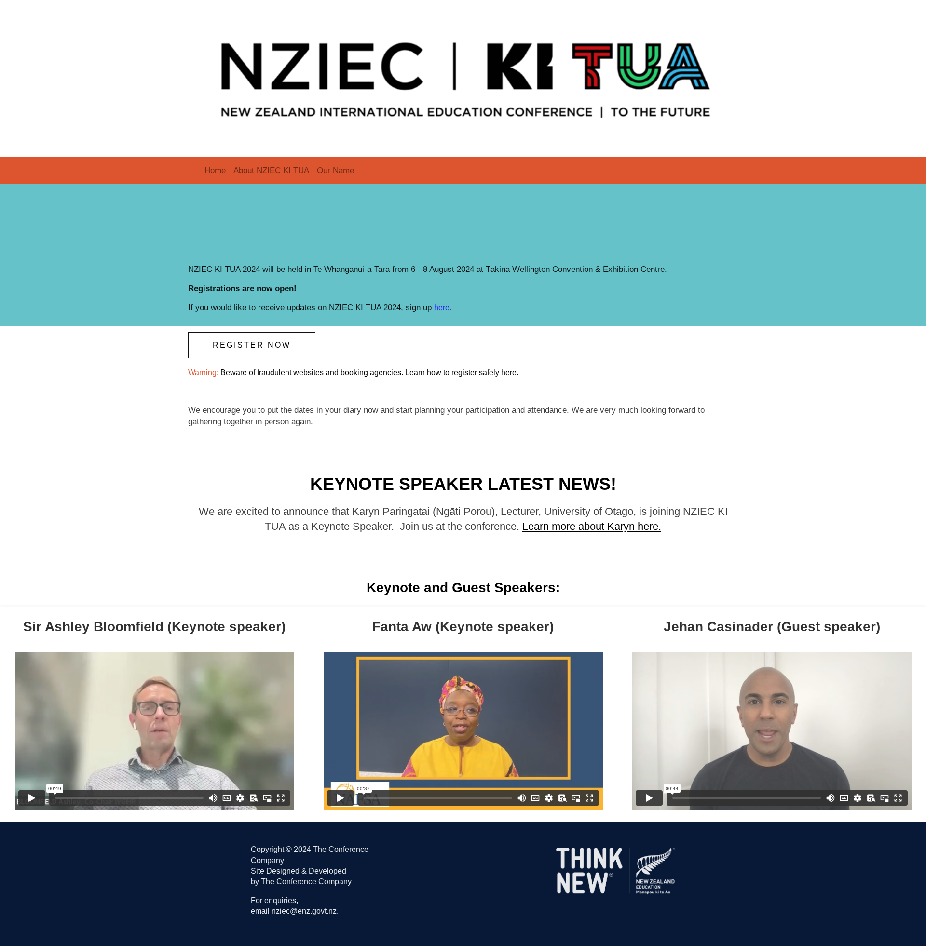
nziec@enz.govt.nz (304, 911)
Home (215, 170)
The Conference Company (306, 882)
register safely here (484, 372)
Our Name (335, 170)
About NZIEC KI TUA (271, 170)
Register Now (252, 345)
